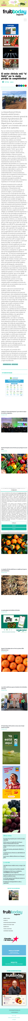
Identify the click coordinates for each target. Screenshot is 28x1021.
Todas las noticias (7, 928)
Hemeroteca (6, 926)
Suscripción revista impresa (9, 922)
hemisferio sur (7, 364)
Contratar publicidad (8, 930)
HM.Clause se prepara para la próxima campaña (13, 869)
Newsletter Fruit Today (8, 924)
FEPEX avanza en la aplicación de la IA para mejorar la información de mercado (12, 843)
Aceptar (14, 528)
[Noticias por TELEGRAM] (14, 947)
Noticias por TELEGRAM (14, 950)
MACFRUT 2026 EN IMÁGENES (14, 888)
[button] (3, 20)
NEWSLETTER (14, 962)
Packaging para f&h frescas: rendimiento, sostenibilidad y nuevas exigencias (12, 872)
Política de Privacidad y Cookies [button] (14, 1017)
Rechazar (14, 525)
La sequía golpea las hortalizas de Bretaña (10, 610)
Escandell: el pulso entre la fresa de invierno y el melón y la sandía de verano (13, 875)
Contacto (5, 920)
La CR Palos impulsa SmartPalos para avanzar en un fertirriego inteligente (14, 879)
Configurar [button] (14, 1019)
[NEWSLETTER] (14, 959)
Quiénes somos (6, 918)
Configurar (14, 522)
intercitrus (15, 364)
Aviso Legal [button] (14, 1015)
